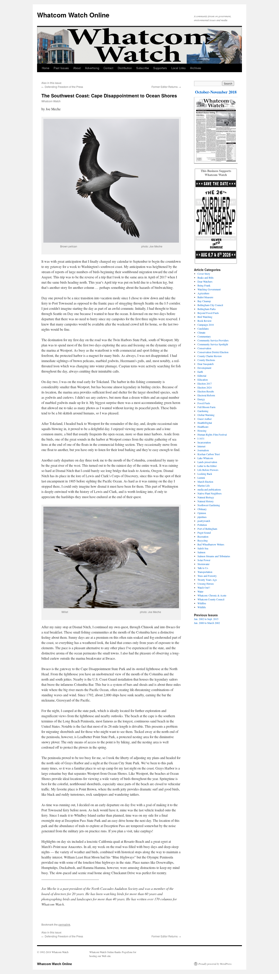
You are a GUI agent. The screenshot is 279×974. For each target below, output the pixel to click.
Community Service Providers (213, 340)
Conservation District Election (212, 352)
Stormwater (203, 564)
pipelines (202, 517)
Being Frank (203, 285)
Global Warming (205, 415)
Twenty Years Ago (207, 579)
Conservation (204, 348)
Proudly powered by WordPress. (215, 963)
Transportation (204, 572)
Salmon (201, 552)
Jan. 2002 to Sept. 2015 (206, 619)
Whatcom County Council (210, 599)
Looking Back (204, 473)
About (77, 68)
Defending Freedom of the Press (64, 87)
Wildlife (201, 607)
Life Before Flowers (207, 470)
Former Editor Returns (164, 87)
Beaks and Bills (205, 277)
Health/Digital (204, 422)
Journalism (203, 450)
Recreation (202, 536)
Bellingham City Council (210, 305)
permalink (64, 924)
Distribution (125, 68)
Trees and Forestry (207, 575)
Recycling (202, 540)
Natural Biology (205, 497)
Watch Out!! (203, 587)
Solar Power (203, 560)
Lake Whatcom (205, 458)
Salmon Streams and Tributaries (213, 556)
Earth (200, 371)
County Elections (206, 360)
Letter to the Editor (207, 466)
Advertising (92, 68)
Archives (195, 68)
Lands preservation (207, 462)
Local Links (178, 68)
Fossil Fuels (203, 403)
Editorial (201, 375)
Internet (201, 446)
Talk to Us (202, 568)
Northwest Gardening (208, 505)
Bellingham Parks (206, 309)
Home (45, 68)
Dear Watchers (205, 281)
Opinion (201, 513)
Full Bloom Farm (206, 407)
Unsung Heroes (205, 583)
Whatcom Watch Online (73, 14)
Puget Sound (204, 532)
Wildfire (201, 603)
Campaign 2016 (205, 324)
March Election (205, 481)
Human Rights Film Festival (212, 434)
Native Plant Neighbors (209, 493)
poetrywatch (203, 521)
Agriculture (203, 293)
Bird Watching (204, 316)
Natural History (205, 501)
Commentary (204, 336)
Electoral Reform (206, 395)
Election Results (205, 391)
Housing (201, 430)
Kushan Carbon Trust (208, 454)
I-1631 (200, 438)
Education (202, 379)
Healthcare (202, 426)
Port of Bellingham (207, 528)
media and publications (209, 489)
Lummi (201, 477)
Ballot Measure (205, 297)
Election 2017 (204, 383)
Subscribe (142, 68)
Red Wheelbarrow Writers (210, 544)
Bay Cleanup (204, 301)
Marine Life (203, 485)
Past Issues (61, 68)
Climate (201, 332)
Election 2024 (204, 387)
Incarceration (204, 442)
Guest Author (204, 419)
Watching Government (209, 289)
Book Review (204, 320)
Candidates (203, 328)
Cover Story (203, 273)
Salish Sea (202, 548)
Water (200, 591)
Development (204, 368)
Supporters (160, 68)
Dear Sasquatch (205, 364)
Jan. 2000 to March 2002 (207, 623)
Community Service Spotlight (212, 344)
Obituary (202, 509)
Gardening (202, 411)
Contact (108, 68)
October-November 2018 (215, 92)
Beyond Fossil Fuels (208, 313)
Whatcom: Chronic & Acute (211, 595)
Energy (201, 399)
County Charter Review (209, 356)
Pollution (202, 524)
